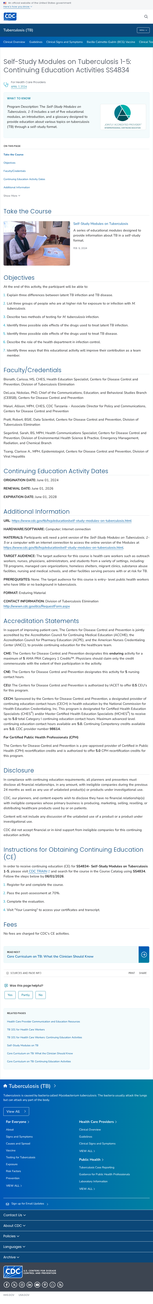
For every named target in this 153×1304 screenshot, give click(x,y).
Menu (142, 30)
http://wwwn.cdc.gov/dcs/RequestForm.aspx (37, 606)
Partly (25, 995)
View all (13, 1186)
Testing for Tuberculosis (20, 1157)
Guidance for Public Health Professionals (104, 1174)
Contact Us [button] (13, 1215)
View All (14, 1111)
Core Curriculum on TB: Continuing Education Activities (39, 1061)
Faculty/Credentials (15, 171)
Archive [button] (10, 1257)
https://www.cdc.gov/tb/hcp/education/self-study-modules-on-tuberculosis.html (72, 520)
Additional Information (17, 187)
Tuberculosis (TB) (18, 30)
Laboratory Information (93, 1181)
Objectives (9, 163)
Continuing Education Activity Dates (24, 179)
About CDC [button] (13, 1225)
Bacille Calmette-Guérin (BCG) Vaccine (111, 42)
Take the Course (14, 154)
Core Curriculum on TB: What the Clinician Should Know (40, 1053)
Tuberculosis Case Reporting (96, 1167)
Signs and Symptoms (19, 1137)
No (41, 995)
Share (143, 973)
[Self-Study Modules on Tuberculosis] (37, 243)
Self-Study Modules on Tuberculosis (100, 223)
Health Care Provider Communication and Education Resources (43, 1021)
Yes (10, 995)
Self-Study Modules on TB (22, 1045)
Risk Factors (13, 1171)
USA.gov (24, 1295)
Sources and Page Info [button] (25, 973)
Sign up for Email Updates (27, 1203)
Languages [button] (13, 1246)
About (10, 1129)
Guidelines (35, 42)
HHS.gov (8, 1295)
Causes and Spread (18, 1143)
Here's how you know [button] (16, 6)
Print (132, 973)
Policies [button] (10, 1236)
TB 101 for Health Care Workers (26, 1029)
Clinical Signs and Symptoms (64, 42)
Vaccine (10, 1150)
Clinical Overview (14, 42)
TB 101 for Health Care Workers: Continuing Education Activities (44, 1037)
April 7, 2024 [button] (19, 87)
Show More (10, 196)
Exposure (12, 1164)
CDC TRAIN (37, 871)
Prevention (13, 1178)
